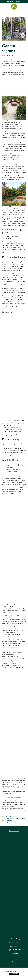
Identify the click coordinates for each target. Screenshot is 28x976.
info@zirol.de (18, 1)
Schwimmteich (16, 274)
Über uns (14, 962)
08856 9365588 (10, 1)
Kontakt (14, 965)
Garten (6, 816)
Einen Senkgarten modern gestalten (13, 822)
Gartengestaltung (12, 816)
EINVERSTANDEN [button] (14, 973)
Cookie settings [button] (21, 971)
